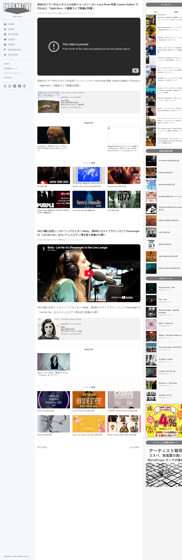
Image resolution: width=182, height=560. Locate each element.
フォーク (90, 13)
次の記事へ (135, 447)
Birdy (63, 240)
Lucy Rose (65, 13)
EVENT (11, 39)
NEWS (11, 29)
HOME (11, 24)
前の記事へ (42, 447)
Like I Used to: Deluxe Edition (72, 93)
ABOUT (7, 64)
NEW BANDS (14, 50)
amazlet (70, 97)
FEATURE (13, 55)
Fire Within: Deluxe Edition (71, 319)
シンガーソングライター (78, 13)
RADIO (11, 44)
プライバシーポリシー (12, 73)
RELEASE (13, 34)
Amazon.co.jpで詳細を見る (71, 107)
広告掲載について (11, 68)
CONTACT (8, 78)
